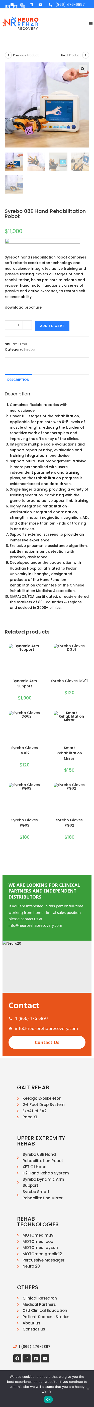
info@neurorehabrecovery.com (46, 1028)
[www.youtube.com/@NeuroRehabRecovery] (41, 5)
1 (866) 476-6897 (31, 1018)
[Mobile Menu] (88, 23)
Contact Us (47, 1042)
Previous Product (26, 55)
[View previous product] (8, 55)
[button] (83, 69)
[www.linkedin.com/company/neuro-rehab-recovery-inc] (31, 5)
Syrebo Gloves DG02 (24, 750)
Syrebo (29, 349)
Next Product (71, 55)
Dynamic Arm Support (25, 683)
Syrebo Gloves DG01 (69, 680)
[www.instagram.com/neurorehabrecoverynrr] (27, 1358)
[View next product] (85, 55)
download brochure (23, 307)
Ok (48, 1399)
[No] (87, 1388)
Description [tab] (18, 380)
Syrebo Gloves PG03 (24, 823)
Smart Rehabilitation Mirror (69, 753)
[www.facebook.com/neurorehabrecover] (17, 1358)
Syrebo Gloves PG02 (69, 823)
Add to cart (52, 326)
